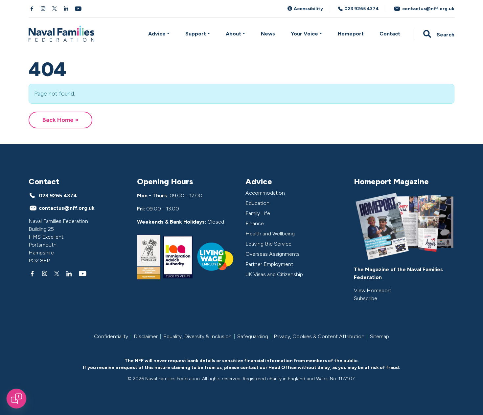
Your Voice (304, 34)
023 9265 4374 (361, 8)
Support (195, 34)
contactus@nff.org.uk (427, 8)
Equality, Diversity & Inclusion (197, 336)
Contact (390, 34)
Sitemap (379, 336)
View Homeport (372, 290)
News (268, 34)
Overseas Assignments (272, 254)
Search (444, 35)
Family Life (257, 213)
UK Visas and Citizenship (274, 274)
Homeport (351, 34)
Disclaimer (146, 336)
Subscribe (365, 298)
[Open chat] (16, 398)
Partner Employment (269, 264)
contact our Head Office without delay (285, 367)
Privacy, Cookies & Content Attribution (319, 336)
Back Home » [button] (60, 119)
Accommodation (265, 193)
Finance (254, 223)
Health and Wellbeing (270, 233)
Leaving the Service (268, 244)
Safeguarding (252, 336)
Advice (157, 34)
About (233, 34)
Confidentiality (111, 336)
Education (257, 203)
